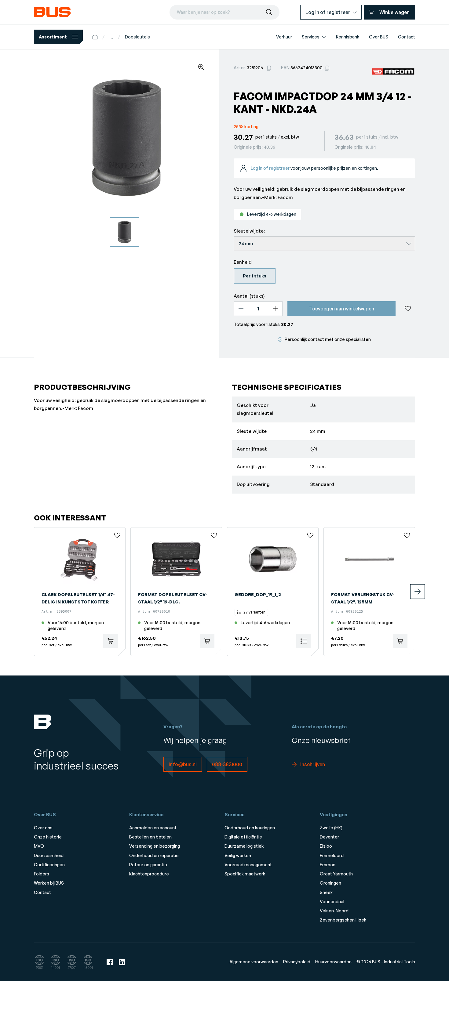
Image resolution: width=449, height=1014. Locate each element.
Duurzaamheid (49, 855)
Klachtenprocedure (149, 873)
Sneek (326, 892)
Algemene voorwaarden (253, 961)
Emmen (327, 864)
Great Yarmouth (336, 873)
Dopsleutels (137, 36)
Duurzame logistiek (244, 846)
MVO (39, 846)
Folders (41, 873)
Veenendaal (332, 901)
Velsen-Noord (334, 910)
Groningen (330, 882)
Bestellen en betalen (150, 836)
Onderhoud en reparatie (154, 855)
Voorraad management (248, 864)
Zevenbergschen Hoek (343, 919)
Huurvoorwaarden (333, 961)
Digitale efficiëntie (243, 836)
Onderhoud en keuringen (249, 827)
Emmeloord (332, 855)
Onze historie (48, 836)
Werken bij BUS (49, 882)
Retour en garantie (148, 864)
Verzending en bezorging (154, 846)
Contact (42, 892)
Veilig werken (237, 855)
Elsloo (326, 846)
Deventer (329, 836)
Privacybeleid (296, 961)
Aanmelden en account (153, 827)
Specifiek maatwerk (244, 873)
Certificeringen (49, 864)
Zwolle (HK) (331, 827)
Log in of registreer (270, 168)
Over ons (43, 827)
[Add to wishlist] (408, 309)
